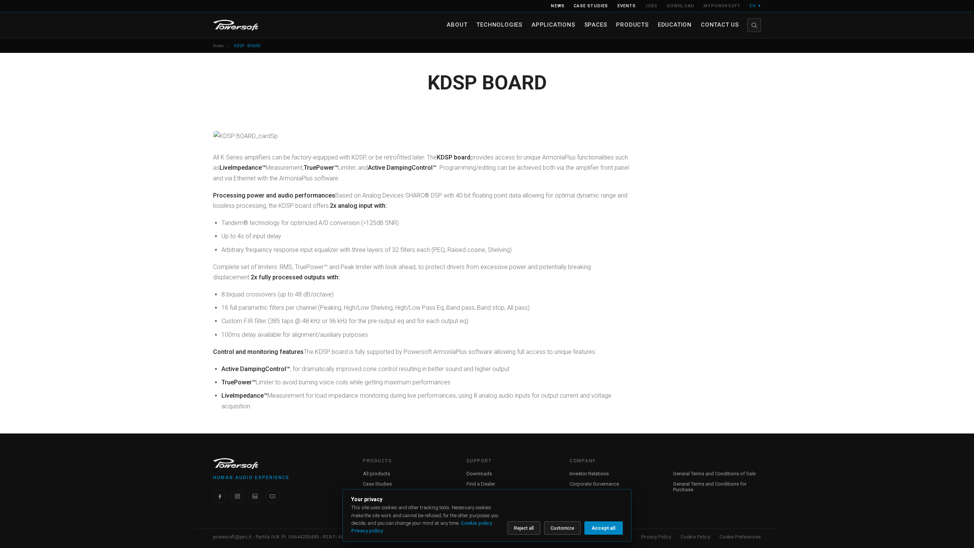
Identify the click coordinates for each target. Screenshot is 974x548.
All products (376, 473)
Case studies (591, 5)
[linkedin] (255, 496)
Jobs (651, 5)
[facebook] (220, 496)
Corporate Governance (594, 484)
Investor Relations (589, 473)
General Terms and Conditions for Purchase (709, 486)
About (457, 24)
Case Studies (377, 484)
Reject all (524, 528)
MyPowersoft (721, 5)
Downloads (479, 473)
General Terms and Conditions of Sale (714, 473)
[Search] (754, 25)
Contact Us (720, 24)
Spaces (595, 24)
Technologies (499, 24)
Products (632, 24)
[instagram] (237, 496)
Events (627, 5)
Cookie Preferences (740, 537)
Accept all (604, 528)
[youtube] (272, 496)
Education (675, 24)
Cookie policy (476, 523)
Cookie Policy (695, 537)
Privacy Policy (656, 537)
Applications (553, 24)
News (558, 5)
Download (681, 5)
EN (755, 5)
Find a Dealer (480, 484)
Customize (562, 528)
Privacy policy (367, 531)
